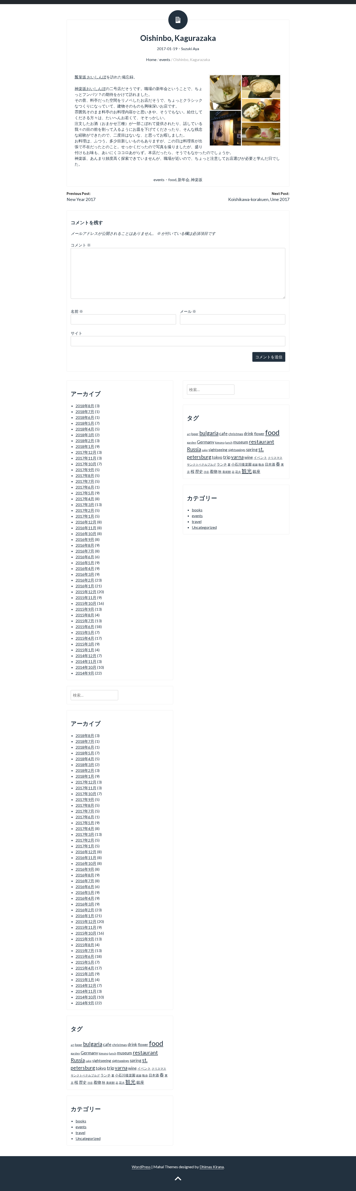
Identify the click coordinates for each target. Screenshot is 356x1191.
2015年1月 (85, 649)
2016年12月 (86, 522)
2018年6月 (85, 417)
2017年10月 (86, 463)
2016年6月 (85, 556)
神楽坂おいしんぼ (90, 88)
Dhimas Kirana (212, 1166)
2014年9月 (85, 673)
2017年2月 (85, 510)
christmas (119, 1045)
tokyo (101, 1068)
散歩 (145, 1075)
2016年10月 (86, 533)
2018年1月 (85, 446)
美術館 (110, 1082)
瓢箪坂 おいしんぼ (90, 77)
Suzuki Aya (190, 48)
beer (78, 1045)
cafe (107, 1044)
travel (80, 1132)
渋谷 (90, 1082)
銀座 (140, 1082)
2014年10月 (86, 667)
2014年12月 (86, 655)
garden (75, 1053)
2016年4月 (85, 568)
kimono (103, 1053)
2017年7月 (85, 481)
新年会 (183, 179)
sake (88, 1060)
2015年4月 (85, 638)
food (172, 179)
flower (143, 1044)
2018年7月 (85, 411)
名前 (77, 311)
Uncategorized (88, 1138)
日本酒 (154, 1075)
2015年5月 (85, 632)
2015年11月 (86, 597)
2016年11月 (86, 527)
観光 (130, 1082)
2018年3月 (85, 434)
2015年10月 (86, 603)
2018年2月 (85, 440)
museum (124, 1053)
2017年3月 (85, 504)
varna (121, 1068)
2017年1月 (85, 516)
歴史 (83, 1082)
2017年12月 (86, 452)
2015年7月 (85, 620)
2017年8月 (85, 475)
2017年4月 (85, 498)
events (164, 59)
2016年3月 (85, 574)
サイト (76, 333)
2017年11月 (86, 458)
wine (132, 1068)
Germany (89, 1052)
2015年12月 (86, 591)
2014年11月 (86, 661)
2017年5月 (85, 493)
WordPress (141, 1166)
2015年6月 (85, 626)
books (81, 1121)
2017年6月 (85, 487)
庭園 (138, 1075)
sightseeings (120, 1061)
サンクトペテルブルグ (85, 1075)
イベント (144, 1068)
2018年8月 (85, 405)
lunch (112, 1053)
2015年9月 (85, 609)
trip (110, 1068)
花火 (122, 1082)
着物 (97, 1082)
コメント (81, 245)
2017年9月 (85, 469)
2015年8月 (85, 615)
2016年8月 (85, 545)
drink (132, 1044)
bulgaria (92, 1044)
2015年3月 (85, 644)
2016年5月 (85, 562)
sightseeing (101, 1060)
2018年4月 (85, 429)
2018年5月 (85, 423)
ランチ (106, 1075)
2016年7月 (85, 551)
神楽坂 (196, 179)
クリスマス (159, 1068)
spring (135, 1060)
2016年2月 (85, 580)
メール (188, 311)
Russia (78, 1060)
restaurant (145, 1052)
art (72, 1044)
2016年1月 (85, 586)
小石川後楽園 (125, 1075)
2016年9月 (85, 539)
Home (151, 59)
